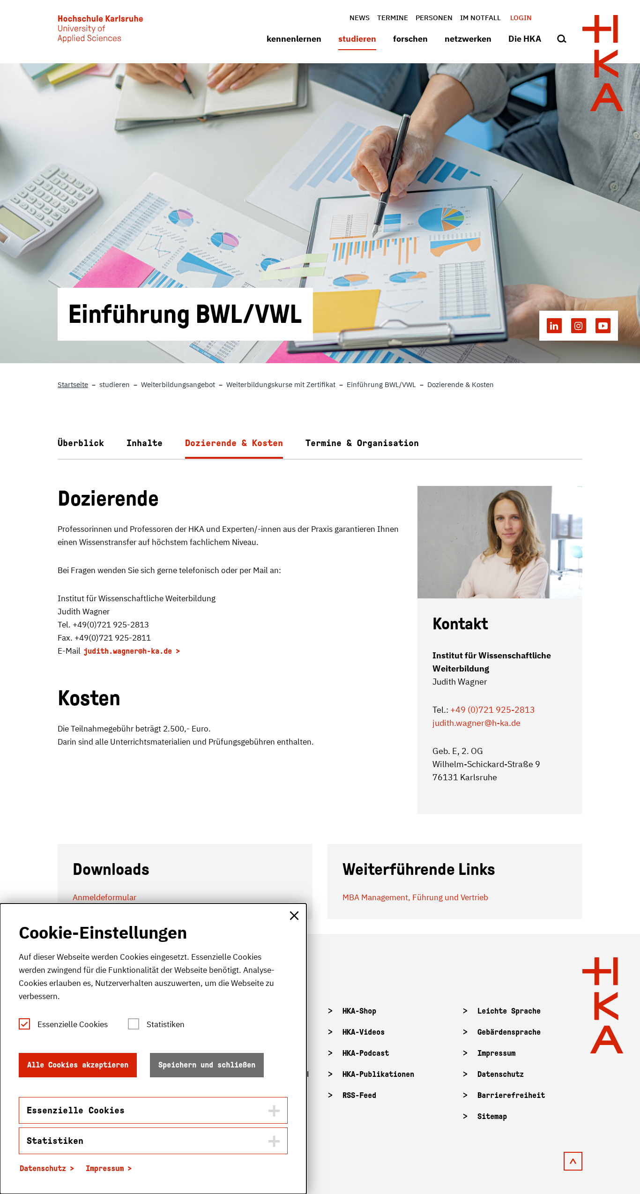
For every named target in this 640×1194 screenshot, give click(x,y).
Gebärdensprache (509, 1032)
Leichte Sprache (509, 1011)
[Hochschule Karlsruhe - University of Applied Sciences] (100, 31)
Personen (434, 17)
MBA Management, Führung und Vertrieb (415, 897)
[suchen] (561, 39)
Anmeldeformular (104, 897)
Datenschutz (500, 1074)
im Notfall (480, 17)
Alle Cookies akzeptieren (77, 1064)
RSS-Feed (359, 1095)
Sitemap (492, 1116)
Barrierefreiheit (511, 1095)
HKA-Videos (363, 1032)
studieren (357, 38)
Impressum (496, 1053)
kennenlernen (294, 38)
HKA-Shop (359, 1011)
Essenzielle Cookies (72, 1024)
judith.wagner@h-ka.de (127, 651)
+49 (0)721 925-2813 (492, 709)
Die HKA (524, 38)
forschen (410, 38)
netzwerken (468, 38)
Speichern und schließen (206, 1064)
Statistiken (166, 1024)
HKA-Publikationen (378, 1074)
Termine (392, 17)
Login (521, 17)
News (360, 17)
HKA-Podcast (365, 1053)
